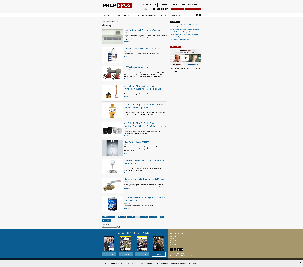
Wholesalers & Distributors (190, 4)
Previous (105, 217)
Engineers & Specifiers (149, 4)
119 (142, 217)
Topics (107, 21)
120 (146, 217)
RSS (165, 25)
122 (155, 217)
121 (150, 217)
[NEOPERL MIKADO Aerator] (112, 148)
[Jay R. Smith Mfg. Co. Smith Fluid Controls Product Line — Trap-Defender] (112, 110)
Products (112, 21)
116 (129, 217)
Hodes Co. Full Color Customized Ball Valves (144, 179)
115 (124, 217)
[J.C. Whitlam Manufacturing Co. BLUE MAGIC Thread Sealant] (112, 204)
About (172, 242)
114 (120, 217)
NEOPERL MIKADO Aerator (136, 142)
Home (103, 21)
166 (162, 217)
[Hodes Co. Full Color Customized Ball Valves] (112, 185)
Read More (127, 41)
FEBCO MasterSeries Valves (136, 67)
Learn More (159, 254)
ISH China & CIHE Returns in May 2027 (180, 39)
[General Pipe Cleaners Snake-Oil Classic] (112, 55)
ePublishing (195, 255)
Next (108, 220)
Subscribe (109, 254)
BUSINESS (135, 15)
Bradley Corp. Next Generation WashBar (142, 30)
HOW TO (126, 15)
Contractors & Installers (169, 4)
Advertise (173, 244)
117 (133, 217)
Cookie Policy (192, 263)
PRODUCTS (105, 15)
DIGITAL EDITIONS (176, 15)
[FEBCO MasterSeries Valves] (112, 73)
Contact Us (173, 240)
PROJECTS (116, 15)
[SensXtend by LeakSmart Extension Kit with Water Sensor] (112, 166)
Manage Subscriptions (192, 9)
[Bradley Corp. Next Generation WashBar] (112, 36)
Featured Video (175, 47)
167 (104, 220)
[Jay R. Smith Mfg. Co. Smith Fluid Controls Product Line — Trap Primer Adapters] (112, 129)
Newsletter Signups (178, 9)
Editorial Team (174, 236)
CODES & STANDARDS (149, 15)
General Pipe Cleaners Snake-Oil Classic (142, 49)
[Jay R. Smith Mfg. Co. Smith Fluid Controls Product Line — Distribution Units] (112, 92)
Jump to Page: (106, 224)
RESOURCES (163, 15)
